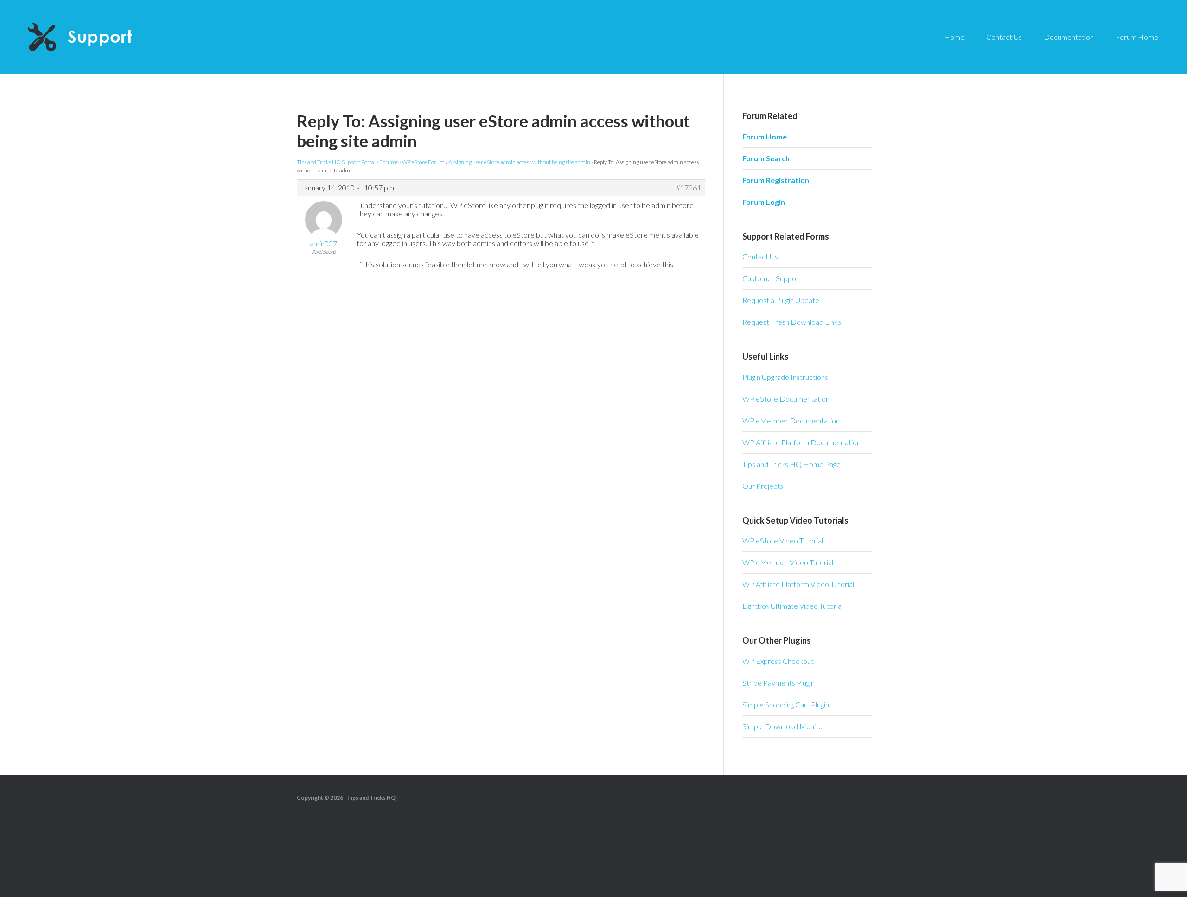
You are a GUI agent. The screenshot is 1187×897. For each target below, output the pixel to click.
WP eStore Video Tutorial (782, 540)
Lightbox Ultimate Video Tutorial (792, 605)
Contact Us (760, 256)
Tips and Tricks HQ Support (102, 37)
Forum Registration (775, 180)
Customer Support (772, 278)
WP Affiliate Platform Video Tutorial (798, 584)
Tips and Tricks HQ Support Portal (336, 161)
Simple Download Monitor (783, 726)
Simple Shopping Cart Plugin (785, 704)
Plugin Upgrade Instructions (785, 377)
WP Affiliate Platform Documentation (801, 442)
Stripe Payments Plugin (778, 682)
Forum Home (764, 136)
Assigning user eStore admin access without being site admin (519, 161)
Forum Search (766, 158)
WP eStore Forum (423, 161)
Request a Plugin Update (780, 300)
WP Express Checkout (778, 661)
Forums (388, 161)
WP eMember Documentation (791, 420)
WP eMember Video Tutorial (787, 562)
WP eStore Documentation (786, 398)
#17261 (688, 187)
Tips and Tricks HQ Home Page (791, 464)
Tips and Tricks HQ (371, 797)
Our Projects (762, 485)
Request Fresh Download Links (791, 321)
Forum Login (763, 201)
